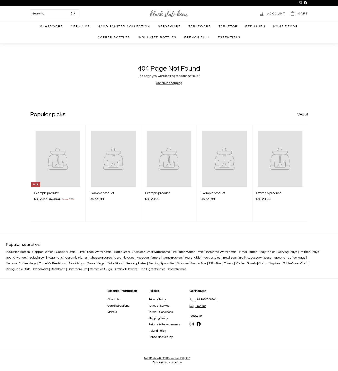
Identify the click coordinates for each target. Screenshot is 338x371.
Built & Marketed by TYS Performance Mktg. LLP (167, 358)
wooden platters (148, 257)
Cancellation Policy (160, 337)
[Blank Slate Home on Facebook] (199, 324)
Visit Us (112, 312)
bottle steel (122, 251)
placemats (40, 269)
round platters (16, 257)
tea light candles (152, 269)
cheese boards (101, 257)
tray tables (267, 251)
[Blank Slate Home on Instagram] (192, 324)
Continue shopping (169, 82)
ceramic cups (124, 257)
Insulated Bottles (157, 37)
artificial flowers (126, 269)
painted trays (309, 251)
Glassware (51, 26)
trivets (228, 263)
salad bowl (37, 257)
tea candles (211, 257)
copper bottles (42, 251)
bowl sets (230, 257)
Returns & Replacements (164, 324)
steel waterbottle (99, 251)
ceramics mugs (101, 269)
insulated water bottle (188, 251)
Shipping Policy (158, 318)
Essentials (229, 37)
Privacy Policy (157, 299)
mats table (192, 257)
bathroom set (77, 269)
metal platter (248, 251)
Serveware (169, 26)
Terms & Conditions (160, 312)
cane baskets (173, 257)
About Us (113, 299)
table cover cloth (295, 263)
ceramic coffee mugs (21, 263)
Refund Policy (157, 330)
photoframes (177, 269)
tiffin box (215, 263)
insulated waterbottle (221, 251)
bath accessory (250, 257)
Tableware (200, 26)
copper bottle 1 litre (70, 251)
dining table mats (18, 269)
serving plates (136, 263)
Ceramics (80, 26)
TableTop (228, 26)
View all (303, 114)
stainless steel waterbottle (151, 251)
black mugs (76, 263)
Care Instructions (118, 305)
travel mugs (95, 263)
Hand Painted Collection (124, 26)
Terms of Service (158, 305)
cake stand (115, 263)
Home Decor (285, 26)
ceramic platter (76, 257)
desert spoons (274, 257)
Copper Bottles (114, 37)
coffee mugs (296, 257)
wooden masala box (191, 263)
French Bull (197, 37)
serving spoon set (162, 263)
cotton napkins (269, 263)
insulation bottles (18, 251)
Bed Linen (255, 26)
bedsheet (58, 269)
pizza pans (55, 257)
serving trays (287, 251)
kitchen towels (246, 263)
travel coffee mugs (52, 263)
